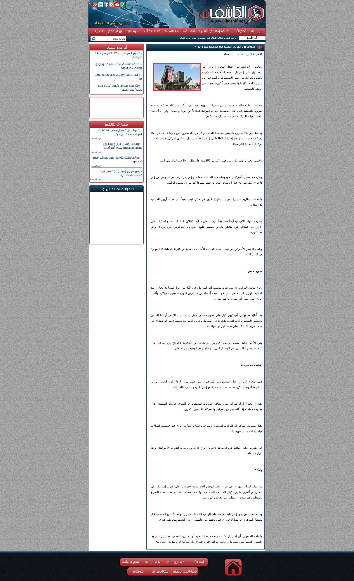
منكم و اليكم (175, 562)
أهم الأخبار (197, 562)
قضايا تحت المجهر (185, 571)
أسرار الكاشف (131, 562)
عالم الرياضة (153, 562)
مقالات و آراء (160, 571)
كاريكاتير (138, 571)
